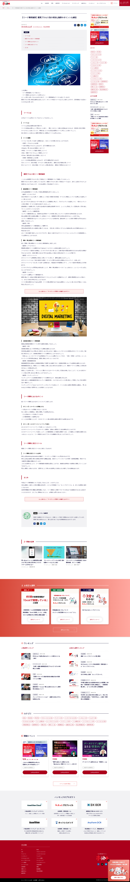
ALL (42, 3)
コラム (8, 8)
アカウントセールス (96, 54)
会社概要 (35, 880)
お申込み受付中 (99, 43)
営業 (52, 3)
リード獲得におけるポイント (32, 41)
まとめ (26, 47)
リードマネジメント (37, 26)
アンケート (94, 57)
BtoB (93, 51)
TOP (3, 8)
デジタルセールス (66, 3)
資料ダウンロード (35, 619)
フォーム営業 (94, 68)
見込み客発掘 (46, 26)
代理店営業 (104, 81)
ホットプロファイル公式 (26, 880)
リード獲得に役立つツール (31, 44)
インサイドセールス (96, 60)
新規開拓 (101, 86)
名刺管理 (47, 3)
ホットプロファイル (101, 3)
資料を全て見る (65, 630)
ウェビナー (103, 62)
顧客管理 (58, 3)
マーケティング (75, 3)
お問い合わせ (41, 880)
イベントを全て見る (65, 784)
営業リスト (94, 86)
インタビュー (92, 3)
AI (24, 718)
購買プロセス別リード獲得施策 (32, 38)
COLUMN (24, 845)
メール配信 (94, 76)
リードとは (27, 35)
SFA (98, 51)
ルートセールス (95, 81)
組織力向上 (83, 3)
